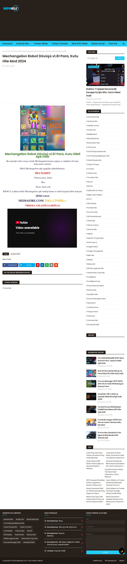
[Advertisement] (82, 20)
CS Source (91, 147)
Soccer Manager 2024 (96, 298)
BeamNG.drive (93, 138)
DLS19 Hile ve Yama (95, 190)
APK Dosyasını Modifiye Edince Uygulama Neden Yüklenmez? (95, 482)
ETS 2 (89, 199)
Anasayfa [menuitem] (7, 43)
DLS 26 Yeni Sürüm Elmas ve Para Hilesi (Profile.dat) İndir (111, 372)
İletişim (122, 561)
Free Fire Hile (92, 212)
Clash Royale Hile (94, 160)
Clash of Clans (93, 164)
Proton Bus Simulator (95, 285)
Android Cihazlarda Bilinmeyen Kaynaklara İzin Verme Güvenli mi (115, 463)
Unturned (91, 316)
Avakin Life (91, 130)
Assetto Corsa (93, 125)
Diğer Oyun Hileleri (94, 195)
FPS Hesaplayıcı (111, 561)
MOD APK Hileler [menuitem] (80, 43)
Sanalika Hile (92, 294)
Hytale (90, 234)
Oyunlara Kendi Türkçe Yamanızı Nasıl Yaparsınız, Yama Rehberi (114, 473)
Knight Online (92, 247)
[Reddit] (56, 265)
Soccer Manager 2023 (12, 542)
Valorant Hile (92, 320)
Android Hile (16, 51)
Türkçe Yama (92, 311)
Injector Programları (95, 238)
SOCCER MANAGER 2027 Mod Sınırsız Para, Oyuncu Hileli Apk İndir (111, 360)
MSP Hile (90, 255)
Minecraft (91, 264)
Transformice (92, 307)
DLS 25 (90, 182)
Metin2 (90, 260)
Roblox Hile (91, 290)
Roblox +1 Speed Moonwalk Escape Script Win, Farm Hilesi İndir (103, 92)
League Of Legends (95, 251)
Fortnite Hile (92, 208)
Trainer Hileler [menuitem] (41, 43)
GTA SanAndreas (94, 216)
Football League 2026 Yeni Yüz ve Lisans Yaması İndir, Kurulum (110, 422)
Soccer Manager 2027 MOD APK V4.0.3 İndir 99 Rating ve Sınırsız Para (110, 384)
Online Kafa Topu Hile (96, 272)
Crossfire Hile (92, 177)
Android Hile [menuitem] (22, 43)
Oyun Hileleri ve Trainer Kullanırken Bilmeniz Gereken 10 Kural (115, 482)
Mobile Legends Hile (95, 268)
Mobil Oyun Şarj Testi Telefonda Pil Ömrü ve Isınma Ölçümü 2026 (95, 499)
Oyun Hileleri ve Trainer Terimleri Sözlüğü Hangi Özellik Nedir (115, 491)
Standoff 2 (91, 303)
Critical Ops (92, 173)
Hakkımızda (97, 561)
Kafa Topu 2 (92, 242)
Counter (90, 169)
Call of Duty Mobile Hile (96, 151)
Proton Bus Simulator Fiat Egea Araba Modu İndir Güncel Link (109, 435)
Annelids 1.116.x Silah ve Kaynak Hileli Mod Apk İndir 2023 (110, 396)
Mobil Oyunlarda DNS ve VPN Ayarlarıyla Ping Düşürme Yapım (95, 491)
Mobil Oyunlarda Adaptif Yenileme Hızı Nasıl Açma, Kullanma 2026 (114, 500)
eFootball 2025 (93, 324)
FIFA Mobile (91, 203)
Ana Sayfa (6, 51)
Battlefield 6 (92, 134)
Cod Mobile (8, 531)
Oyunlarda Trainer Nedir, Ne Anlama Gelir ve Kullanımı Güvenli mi (115, 455)
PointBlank (91, 277)
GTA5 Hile (91, 221)
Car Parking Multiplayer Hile (98, 156)
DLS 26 (90, 186)
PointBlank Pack (93, 281)
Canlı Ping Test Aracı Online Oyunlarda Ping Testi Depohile (95, 455)
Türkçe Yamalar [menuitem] (60, 43)
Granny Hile (92, 229)
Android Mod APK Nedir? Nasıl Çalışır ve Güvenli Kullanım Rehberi (95, 465)
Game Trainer (93, 225)
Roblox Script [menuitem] (98, 43)
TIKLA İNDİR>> (55, 200)
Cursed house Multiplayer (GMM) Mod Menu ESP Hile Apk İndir (109, 409)
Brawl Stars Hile (93, 143)
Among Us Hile (93, 117)
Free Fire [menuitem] (113, 43)
